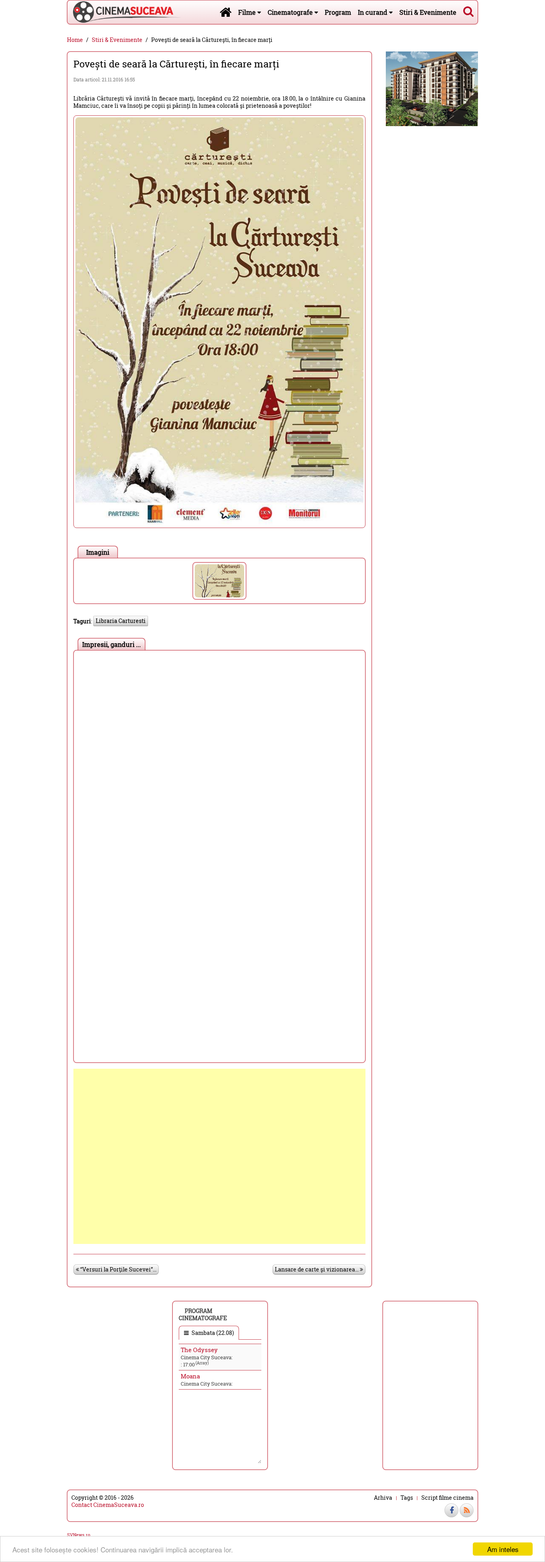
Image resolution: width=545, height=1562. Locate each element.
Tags (407, 1497)
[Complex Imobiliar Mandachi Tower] (432, 88)
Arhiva (383, 1497)
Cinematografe (291, 12)
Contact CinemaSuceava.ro (107, 1505)
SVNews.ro (78, 1535)
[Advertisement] (219, 1156)
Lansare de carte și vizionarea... (317, 1269)
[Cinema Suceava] (124, 12)
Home (75, 39)
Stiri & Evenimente (427, 12)
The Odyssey (199, 1350)
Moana (190, 1376)
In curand (373, 12)
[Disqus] (219, 754)
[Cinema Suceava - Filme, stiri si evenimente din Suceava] (225, 12)
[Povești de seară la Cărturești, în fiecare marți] (219, 580)
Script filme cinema (447, 1497)
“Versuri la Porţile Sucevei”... (117, 1269)
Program (338, 12)
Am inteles (503, 1549)
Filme (247, 12)
